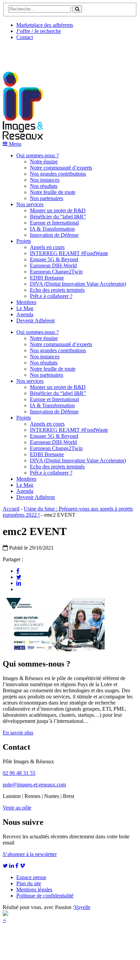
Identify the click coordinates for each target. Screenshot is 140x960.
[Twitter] (18, 577)
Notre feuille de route (52, 192)
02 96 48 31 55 (19, 773)
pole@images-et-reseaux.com (34, 784)
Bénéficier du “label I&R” (58, 216)
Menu (14, 144)
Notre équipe (44, 161)
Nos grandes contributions (58, 174)
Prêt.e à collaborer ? (51, 296)
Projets (23, 241)
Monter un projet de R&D (58, 210)
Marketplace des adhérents (44, 25)
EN (28, 53)
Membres (26, 302)
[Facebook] (17, 570)
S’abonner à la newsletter (30, 854)
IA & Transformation (52, 229)
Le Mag (24, 308)
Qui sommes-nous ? (37, 155)
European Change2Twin (56, 271)
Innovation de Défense (54, 235)
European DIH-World (53, 265)
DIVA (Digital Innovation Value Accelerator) (78, 284)
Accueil (11, 509)
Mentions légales (34, 889)
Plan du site (28, 883)
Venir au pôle (17, 808)
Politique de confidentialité (44, 896)
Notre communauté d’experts (61, 168)
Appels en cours (47, 247)
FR (53, 53)
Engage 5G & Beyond (54, 259)
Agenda (24, 314)
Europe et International (54, 223)
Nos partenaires (46, 198)
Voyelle (82, 907)
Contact (24, 37)
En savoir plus (18, 732)
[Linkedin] (18, 583)
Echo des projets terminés (57, 290)
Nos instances (44, 180)
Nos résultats (43, 186)
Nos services (29, 204)
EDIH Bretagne (47, 278)
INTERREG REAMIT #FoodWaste (69, 253)
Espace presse (31, 877)
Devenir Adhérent (35, 320)
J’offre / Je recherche (38, 31)
